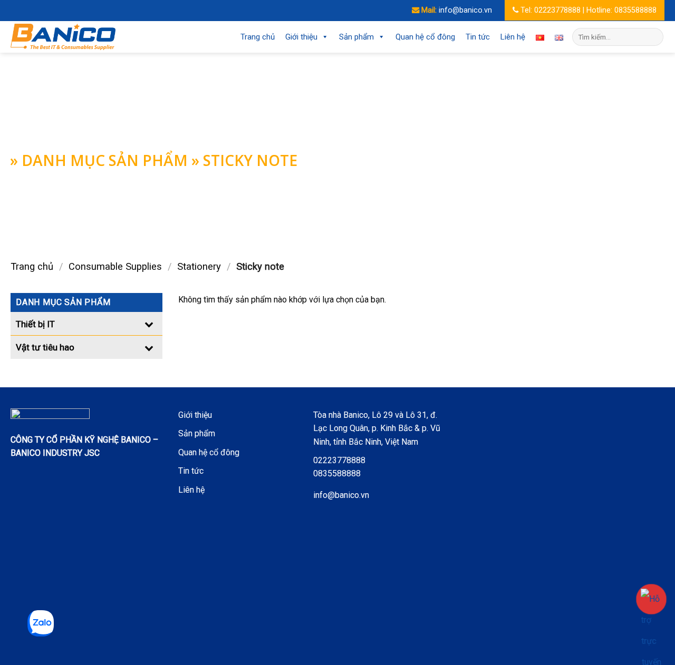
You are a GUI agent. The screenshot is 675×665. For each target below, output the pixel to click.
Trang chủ (257, 37)
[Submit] (653, 37)
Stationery (199, 266)
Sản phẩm (356, 37)
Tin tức (478, 37)
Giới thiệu (301, 37)
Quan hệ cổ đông (425, 37)
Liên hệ (512, 37)
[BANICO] (63, 37)
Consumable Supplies (115, 266)
